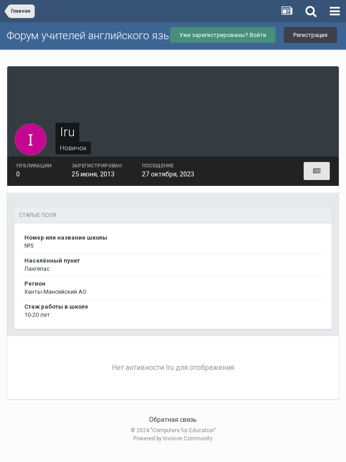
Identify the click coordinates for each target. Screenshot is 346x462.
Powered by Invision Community (173, 438)
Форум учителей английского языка (94, 35)
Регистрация (310, 35)
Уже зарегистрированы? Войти (222, 35)
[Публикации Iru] (317, 171)
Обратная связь (173, 419)
